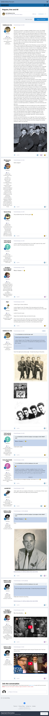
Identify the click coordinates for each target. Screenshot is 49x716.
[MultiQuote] (15, 155)
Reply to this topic (41, 19)
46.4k (8, 313)
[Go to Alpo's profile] (7, 306)
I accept (45, 713)
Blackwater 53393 (7, 160)
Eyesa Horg (7, 212)
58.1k (8, 36)
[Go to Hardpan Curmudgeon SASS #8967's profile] (7, 275)
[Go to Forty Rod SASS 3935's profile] (7, 466)
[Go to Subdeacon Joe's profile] (3, 14)
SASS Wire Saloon (18, 14)
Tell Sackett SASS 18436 (7, 241)
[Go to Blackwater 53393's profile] (7, 166)
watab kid (7, 488)
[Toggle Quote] (15, 334)
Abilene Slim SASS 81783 (7, 511)
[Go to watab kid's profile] (7, 493)
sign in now (31, 685)
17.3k (8, 499)
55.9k (8, 172)
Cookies (34, 706)
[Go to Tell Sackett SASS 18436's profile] (7, 247)
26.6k (8, 472)
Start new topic (28, 19)
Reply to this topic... (13, 691)
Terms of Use (17, 714)
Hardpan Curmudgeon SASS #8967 (7, 269)
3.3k (8, 253)
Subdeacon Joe (11, 13)
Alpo (7, 302)
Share (34, 14)
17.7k (8, 281)
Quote (18, 154)
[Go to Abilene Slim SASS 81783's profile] (7, 517)
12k (8, 523)
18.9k (8, 223)
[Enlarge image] (30, 367)
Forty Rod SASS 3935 (7, 460)
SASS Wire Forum (7, 2)
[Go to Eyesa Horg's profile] (7, 216)
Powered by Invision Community (24, 708)
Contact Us (28, 706)
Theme (15, 706)
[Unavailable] (30, 137)
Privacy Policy (22, 706)
